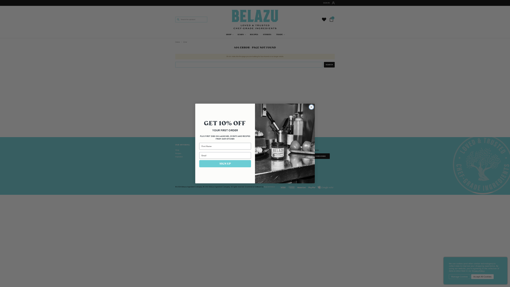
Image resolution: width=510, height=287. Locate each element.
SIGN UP (225, 163)
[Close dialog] (311, 107)
